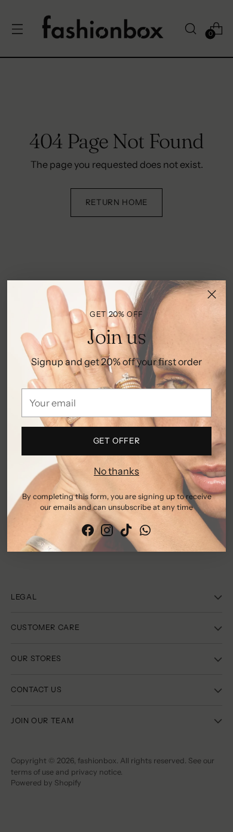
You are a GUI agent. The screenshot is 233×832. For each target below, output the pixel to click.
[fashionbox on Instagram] (107, 532)
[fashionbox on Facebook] (88, 532)
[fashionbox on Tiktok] (126, 532)
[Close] (212, 294)
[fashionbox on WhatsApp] (145, 532)
